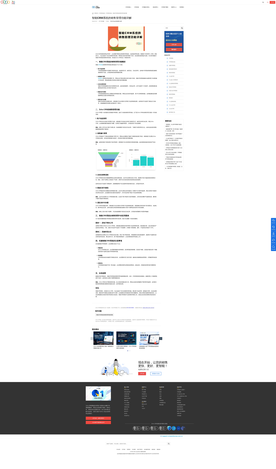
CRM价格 (136, 7)
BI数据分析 (126, 396)
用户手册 (144, 389)
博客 (160, 398)
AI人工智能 (126, 402)
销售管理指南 (172, 94)
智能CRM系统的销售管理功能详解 (104, 314)
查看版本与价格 (156, 373)
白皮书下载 (144, 396)
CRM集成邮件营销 (181, 404)
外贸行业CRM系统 (173, 90)
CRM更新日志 (162, 402)
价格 (160, 389)
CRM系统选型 (102, 13)
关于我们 (123, 449)
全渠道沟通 (126, 394)
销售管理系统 (172, 72)
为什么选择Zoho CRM (182, 396)
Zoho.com (8, 2)
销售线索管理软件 (173, 69)
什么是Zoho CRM (181, 394)
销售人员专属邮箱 (181, 411)
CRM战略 (179, 391)
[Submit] (168, 443)
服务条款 (153, 449)
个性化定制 (126, 404)
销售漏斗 (100, 78)
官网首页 (96, 13)
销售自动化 (126, 389)
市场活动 (144, 398)
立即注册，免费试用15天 (98, 418)
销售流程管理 (127, 391)
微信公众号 (144, 404)
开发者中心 (144, 394)
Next (160, 338)
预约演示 (173, 49)
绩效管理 (126, 400)
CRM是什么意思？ (181, 389)
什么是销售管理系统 (173, 83)
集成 (160, 391)
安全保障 (134, 449)
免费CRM (179, 413)
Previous (92, 338)
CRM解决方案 (145, 7)
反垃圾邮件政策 (147, 449)
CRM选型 (179, 415)
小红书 (143, 408)
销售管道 (179, 402)
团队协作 (126, 409)
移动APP (126, 411)
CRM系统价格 (172, 61)
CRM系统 (100, 64)
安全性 (125, 413)
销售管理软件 (180, 407)
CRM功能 (127, 7)
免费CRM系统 (172, 65)
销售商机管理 (180, 409)
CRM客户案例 (164, 7)
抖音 (143, 406)
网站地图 (161, 404)
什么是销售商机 (172, 101)
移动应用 (155, 7)
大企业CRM (171, 108)
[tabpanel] (103, 340)
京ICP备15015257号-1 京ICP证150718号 (151, 453)
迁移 (160, 396)
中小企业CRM (172, 105)
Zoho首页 (118, 449)
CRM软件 (179, 398)
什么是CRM (171, 76)
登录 (268, 2)
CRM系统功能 (109, 13)
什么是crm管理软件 (173, 79)
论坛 (160, 394)
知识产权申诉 (139, 449)
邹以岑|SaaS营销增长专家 (116, 21)
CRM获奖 (161, 400)
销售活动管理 (127, 398)
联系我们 (182, 7)
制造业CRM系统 (172, 87)
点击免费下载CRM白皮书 (98, 422)
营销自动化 (126, 407)
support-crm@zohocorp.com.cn (172, 436)
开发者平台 (126, 415)
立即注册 (272, 2)
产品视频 (144, 391)
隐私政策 (158, 449)
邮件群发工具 (172, 112)
